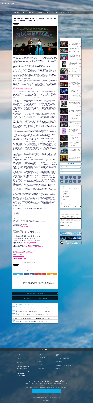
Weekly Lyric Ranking (23, 371)
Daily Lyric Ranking (22, 368)
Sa (70, 177)
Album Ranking (21, 375)
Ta (75, 177)
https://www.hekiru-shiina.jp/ (30, 242)
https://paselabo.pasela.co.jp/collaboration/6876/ (23, 88)
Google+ (41, 274)
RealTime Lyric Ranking (23, 366)
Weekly (75, 188)
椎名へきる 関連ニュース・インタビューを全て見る (35, 298)
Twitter (18, 274)
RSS (51, 274)
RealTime (64, 188)
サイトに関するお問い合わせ (63, 358)
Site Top (19, 355)
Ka (66, 177)
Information (39, 365)
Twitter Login (40, 368)
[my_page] (69, 12)
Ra (75, 181)
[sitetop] (16, 12)
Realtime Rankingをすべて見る (70, 206)
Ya (70, 181)
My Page (38, 361)
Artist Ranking (20, 373)
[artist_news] (49, 12)
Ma (66, 181)
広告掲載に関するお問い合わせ (64, 365)
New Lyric (19, 362)
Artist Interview (40, 357)
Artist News (39, 355)
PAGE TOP (46, 349)
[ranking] (40, 12)
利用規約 (58, 355)
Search (19, 358)
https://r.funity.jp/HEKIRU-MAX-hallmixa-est (22, 226)
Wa (79, 181)
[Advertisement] (55, 4)
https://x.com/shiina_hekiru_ (28, 243)
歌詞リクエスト (60, 362)
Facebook (29, 274)
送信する (46, 391)
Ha (62, 181)
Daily (70, 188)
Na (79, 177)
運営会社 (58, 368)
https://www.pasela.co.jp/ (18, 256)
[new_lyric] (31, 12)
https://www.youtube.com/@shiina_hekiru (34, 246)
